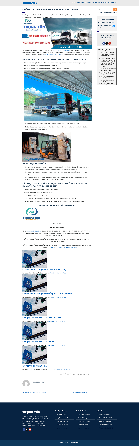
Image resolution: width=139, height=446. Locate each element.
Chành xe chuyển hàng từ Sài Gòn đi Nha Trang (63, 247)
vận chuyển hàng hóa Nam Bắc (62, 50)
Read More (53, 273)
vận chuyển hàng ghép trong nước (54, 54)
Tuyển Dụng (105, 2)
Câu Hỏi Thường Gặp (62, 428)
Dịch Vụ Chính (86, 2)
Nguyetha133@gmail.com (34, 231)
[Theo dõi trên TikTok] (106, 43)
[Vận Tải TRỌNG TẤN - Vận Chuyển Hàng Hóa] (30, 3)
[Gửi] (115, 9)
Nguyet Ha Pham (61, 273)
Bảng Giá (96, 2)
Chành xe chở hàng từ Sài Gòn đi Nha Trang (44, 269)
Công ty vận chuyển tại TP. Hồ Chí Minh (41, 318)
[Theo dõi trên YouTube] (109, 43)
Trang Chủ (76, 2)
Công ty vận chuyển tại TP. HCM (38, 342)
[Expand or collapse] (115, 50)
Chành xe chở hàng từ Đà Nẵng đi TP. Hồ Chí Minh (47, 293)
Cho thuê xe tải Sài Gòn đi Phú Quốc (35, 392)
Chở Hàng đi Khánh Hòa (34, 366)
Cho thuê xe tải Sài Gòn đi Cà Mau (79, 392)
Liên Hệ (114, 2)
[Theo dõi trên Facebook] (103, 43)
